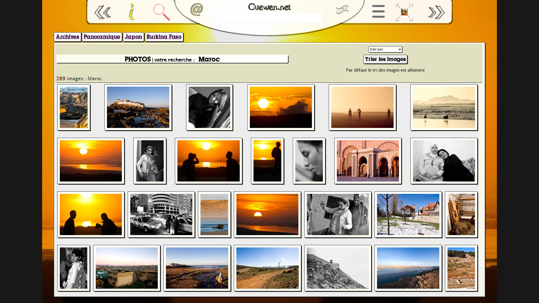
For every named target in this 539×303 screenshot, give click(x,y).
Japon (133, 37)
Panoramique (102, 37)
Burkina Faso (164, 37)
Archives (67, 37)
